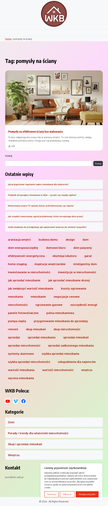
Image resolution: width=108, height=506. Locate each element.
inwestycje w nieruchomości (77, 272)
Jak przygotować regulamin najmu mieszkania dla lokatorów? (38, 184)
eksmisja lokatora (64, 256)
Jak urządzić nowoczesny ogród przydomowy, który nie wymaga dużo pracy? (45, 216)
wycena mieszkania (21, 378)
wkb (13, 146)
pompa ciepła (17, 321)
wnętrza (86, 370)
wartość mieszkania (21, 370)
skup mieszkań (36, 329)
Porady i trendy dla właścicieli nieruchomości (38, 433)
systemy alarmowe (21, 353)
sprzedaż (14, 337)
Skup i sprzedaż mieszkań (25, 444)
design (70, 239)
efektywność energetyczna (26, 256)
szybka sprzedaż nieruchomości (29, 362)
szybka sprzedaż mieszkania (60, 353)
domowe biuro (56, 247)
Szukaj (8, 155)
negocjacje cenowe (67, 296)
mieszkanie (38, 296)
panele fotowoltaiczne (23, 313)
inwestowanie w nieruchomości (29, 272)
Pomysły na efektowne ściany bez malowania (35, 131)
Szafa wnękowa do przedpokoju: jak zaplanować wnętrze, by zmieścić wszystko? (47, 227)
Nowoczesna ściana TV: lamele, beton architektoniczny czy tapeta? (41, 206)
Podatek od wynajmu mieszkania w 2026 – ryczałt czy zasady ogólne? (42, 195)
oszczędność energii (83, 305)
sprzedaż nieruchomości (24, 345)
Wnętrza (13, 455)
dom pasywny (82, 247)
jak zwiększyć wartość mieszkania (30, 288)
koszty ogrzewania (73, 288)
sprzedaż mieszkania (41, 337)
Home (8, 39)
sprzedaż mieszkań (76, 337)
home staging (17, 264)
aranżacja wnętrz (19, 239)
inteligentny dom (85, 264)
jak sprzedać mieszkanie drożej (69, 280)
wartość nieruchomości (57, 370)
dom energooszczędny (23, 247)
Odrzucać (67, 494)
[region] (71, 481)
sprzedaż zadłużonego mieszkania (71, 345)
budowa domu (48, 239)
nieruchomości (18, 305)
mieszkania (15, 296)
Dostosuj (51, 494)
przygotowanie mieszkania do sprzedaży (61, 321)
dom (86, 239)
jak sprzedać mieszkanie (24, 280)
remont (13, 329)
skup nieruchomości (67, 329)
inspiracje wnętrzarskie (50, 264)
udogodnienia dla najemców (77, 362)
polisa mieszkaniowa (60, 313)
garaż (88, 256)
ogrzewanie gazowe (48, 305)
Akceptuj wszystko (87, 494)
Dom (11, 422)
